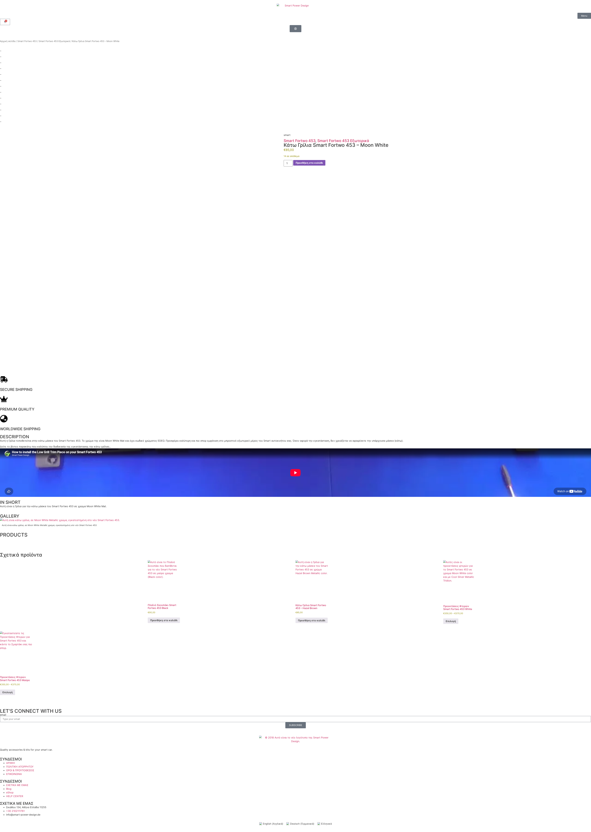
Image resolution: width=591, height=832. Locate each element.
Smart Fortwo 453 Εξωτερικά (54, 41)
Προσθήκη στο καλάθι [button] (163, 620)
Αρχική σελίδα (7, 41)
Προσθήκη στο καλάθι (309, 162)
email (3, 715)
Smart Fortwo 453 (27, 41)
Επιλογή (451, 621)
